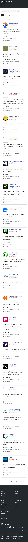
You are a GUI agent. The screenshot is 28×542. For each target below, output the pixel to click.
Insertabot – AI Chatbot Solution (13, 47)
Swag (17, 507)
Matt (3, 513)
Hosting (3, 493)
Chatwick (11, 434)
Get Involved (18, 500)
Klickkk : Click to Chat (15, 229)
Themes (16, 491)
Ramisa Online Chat (14, 93)
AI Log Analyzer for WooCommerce (14, 70)
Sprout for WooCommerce (16, 161)
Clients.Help (12, 317)
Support (3, 502)
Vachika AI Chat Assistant (16, 342)
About (2, 489)
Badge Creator (13, 364)
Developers (4, 504)
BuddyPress (4, 518)
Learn (2, 500)
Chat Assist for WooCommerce (14, 185)
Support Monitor (13, 138)
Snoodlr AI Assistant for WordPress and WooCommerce (14, 410)
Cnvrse (11, 457)
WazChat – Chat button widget (13, 253)
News (2, 491)
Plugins (16, 493)
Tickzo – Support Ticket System (14, 275)
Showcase (17, 489)
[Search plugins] (19, 11)
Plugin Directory (4, 5)
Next (24, 481)
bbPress (4, 516)
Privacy (3, 496)
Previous (4, 481)
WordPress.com (5, 511)
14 (21, 481)
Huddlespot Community (15, 296)
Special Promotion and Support (14, 117)
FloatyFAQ (12, 387)
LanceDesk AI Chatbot (15, 208)
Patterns (17, 496)
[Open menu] (26, 2)
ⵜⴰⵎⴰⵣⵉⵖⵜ (7, 524)
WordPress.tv (5, 507)
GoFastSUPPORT (13, 23)
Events (16, 502)
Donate (17, 504)
